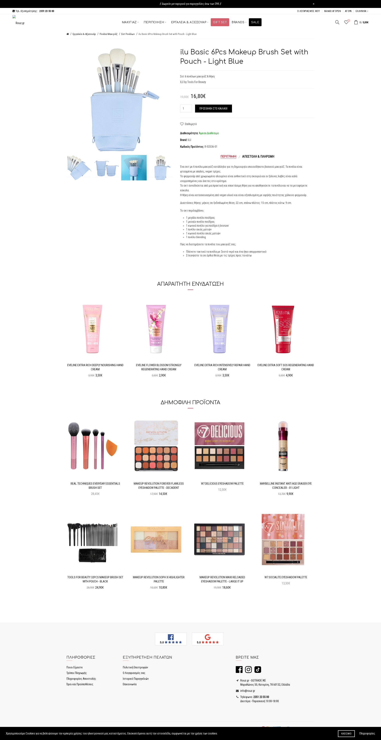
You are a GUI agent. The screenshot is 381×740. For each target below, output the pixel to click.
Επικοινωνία (130, 684)
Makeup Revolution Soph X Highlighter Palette (159, 579)
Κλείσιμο (346, 733)
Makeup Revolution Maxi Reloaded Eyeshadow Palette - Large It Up (222, 579)
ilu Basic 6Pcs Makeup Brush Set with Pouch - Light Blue (167, 34)
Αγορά (348, 11)
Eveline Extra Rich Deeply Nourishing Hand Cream (95, 367)
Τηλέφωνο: (254, 697)
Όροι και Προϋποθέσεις (79, 684)
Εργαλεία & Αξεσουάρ (84, 34)
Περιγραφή (228, 156)
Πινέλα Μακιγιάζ (108, 34)
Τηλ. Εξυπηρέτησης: (34, 11)
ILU (189, 139)
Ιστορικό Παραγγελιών (136, 678)
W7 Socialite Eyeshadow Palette (286, 577)
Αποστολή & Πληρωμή (258, 156)
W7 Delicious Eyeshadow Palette (222, 483)
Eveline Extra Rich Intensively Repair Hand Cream (222, 367)
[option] (79, 167)
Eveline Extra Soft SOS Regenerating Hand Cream (286, 367)
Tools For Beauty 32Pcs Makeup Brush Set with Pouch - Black (95, 579)
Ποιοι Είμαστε (74, 667)
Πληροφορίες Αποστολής (81, 678)
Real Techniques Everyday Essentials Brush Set (95, 486)
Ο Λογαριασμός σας (134, 673)
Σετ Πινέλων (128, 34)
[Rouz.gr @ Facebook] (239, 671)
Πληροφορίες (367, 733)
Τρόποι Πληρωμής (76, 673)
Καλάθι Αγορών (332, 11)
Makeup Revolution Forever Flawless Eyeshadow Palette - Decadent (159, 486)
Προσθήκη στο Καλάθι (213, 108)
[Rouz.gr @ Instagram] (247, 671)
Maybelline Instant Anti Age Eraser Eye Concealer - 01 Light (286, 486)
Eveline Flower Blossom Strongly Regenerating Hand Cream (158, 367)
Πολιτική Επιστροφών (135, 667)
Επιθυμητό (191, 124)
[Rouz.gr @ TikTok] (256, 671)
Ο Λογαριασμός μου (308, 11)
